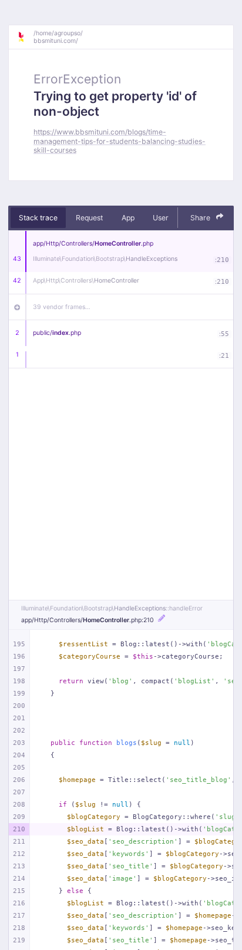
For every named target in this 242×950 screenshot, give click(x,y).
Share (201, 217)
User (161, 217)
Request (89, 217)
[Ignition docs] (25, 37)
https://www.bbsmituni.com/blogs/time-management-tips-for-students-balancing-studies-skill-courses (119, 141)
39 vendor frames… (61, 307)
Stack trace (38, 217)
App (128, 217)
